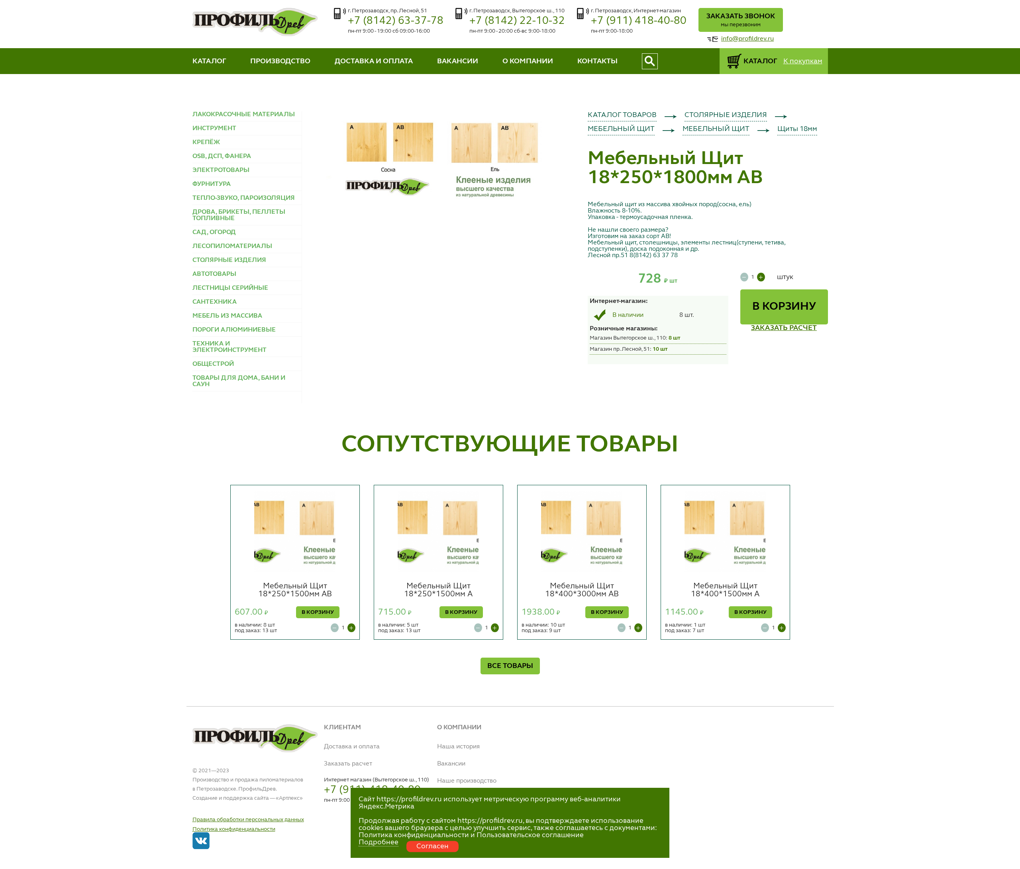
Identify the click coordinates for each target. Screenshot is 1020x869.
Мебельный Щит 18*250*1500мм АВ (295, 590)
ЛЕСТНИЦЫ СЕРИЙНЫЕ (230, 288)
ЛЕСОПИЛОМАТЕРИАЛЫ (232, 246)
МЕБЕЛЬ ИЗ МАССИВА (227, 316)
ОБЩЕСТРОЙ (213, 364)
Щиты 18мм (797, 129)
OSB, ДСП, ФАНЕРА (221, 156)
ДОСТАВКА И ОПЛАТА (374, 61)
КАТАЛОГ (209, 61)
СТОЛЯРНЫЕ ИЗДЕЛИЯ (229, 260)
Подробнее (378, 842)
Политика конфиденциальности (233, 829)
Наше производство (466, 781)
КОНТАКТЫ (597, 61)
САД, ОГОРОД (214, 232)
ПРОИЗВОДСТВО (280, 61)
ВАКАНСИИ (457, 61)
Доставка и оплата (352, 747)
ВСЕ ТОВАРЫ (510, 666)
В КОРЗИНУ (784, 306)
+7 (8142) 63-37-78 (395, 21)
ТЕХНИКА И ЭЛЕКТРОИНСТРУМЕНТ (229, 347)
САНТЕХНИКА (214, 302)
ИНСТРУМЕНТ (214, 128)
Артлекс (289, 798)
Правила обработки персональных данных (248, 819)
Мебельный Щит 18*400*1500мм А (725, 590)
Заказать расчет (348, 764)
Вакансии (451, 764)
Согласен (432, 846)
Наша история (458, 747)
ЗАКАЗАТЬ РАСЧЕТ (784, 328)
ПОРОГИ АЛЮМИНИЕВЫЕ (234, 330)
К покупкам (802, 61)
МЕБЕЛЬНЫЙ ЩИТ (621, 129)
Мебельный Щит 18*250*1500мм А (438, 590)
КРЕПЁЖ (206, 142)
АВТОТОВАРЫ (214, 274)
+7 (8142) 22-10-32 (517, 21)
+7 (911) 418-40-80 (639, 21)
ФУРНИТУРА (211, 184)
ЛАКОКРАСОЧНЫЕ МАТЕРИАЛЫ (243, 114)
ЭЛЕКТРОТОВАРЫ (220, 170)
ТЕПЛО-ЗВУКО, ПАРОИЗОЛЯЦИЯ (243, 198)
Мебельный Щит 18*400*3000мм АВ (582, 590)
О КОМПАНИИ (527, 61)
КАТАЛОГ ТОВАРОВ (622, 115)
